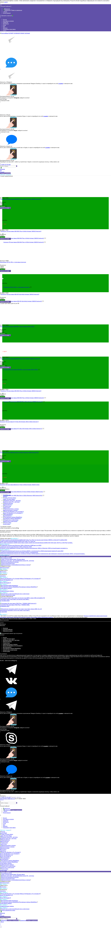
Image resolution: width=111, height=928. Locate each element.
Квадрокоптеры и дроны (10, 644)
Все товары (3, 569)
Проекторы (6, 643)
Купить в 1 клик (5, 208)
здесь (6, 2)
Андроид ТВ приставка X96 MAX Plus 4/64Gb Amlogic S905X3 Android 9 (21, 231)
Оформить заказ (7, 631)
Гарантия (5, 22)
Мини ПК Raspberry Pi (6, 580)
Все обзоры (14, 538)
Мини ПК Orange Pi (5, 582)
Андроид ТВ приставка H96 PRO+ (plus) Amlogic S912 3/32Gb (17, 326)
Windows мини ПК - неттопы (11, 640)
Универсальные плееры (7, 591)
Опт (4, 26)
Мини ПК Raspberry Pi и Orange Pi (12, 645)
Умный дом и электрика (10, 650)
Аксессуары (6, 651)
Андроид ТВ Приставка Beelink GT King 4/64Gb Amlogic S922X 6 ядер (19, 484)
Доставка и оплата (8, 21)
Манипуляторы (7, 641)
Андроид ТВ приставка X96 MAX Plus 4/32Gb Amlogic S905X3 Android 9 (21, 199)
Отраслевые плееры (6, 588)
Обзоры (5, 28)
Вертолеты (3, 571)
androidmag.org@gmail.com (18, 618)
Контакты (6, 23)
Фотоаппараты (7, 647)
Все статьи (3, 614)
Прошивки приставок (9, 29)
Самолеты (3, 575)
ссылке (60, 83)
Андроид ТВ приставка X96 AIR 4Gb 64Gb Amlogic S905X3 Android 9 (20, 294)
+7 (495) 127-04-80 (5, 164)
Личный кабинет (8, 629)
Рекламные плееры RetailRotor (12, 648)
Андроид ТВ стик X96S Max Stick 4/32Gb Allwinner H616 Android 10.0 (19, 452)
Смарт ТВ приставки (9, 638)
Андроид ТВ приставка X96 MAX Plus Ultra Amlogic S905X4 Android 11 (20, 358)
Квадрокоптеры (4, 567)
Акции (5, 19)
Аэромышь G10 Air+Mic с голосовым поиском (13, 262)
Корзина (5, 628)
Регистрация (6, 13)
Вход (5, 11)
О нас (4, 25)
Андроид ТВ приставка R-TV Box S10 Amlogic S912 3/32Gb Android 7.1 (19, 421)
